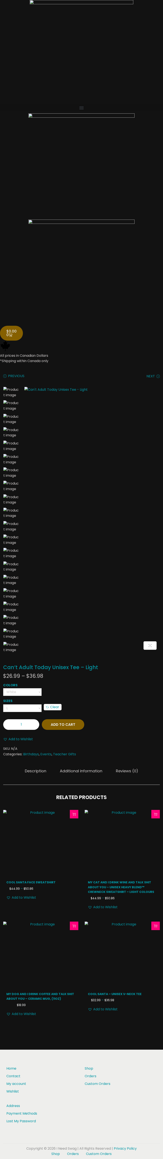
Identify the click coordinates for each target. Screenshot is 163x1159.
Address (13, 1105)
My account (16, 1083)
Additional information (81, 771)
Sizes (8, 700)
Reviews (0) (127, 771)
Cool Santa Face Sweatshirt (31, 882)
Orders (90, 1076)
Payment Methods (21, 1113)
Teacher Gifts (64, 754)
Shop (89, 1068)
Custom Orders (97, 1083)
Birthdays (31, 754)
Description (35, 771)
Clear (54, 707)
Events (46, 754)
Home (11, 1068)
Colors (10, 685)
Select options (74, 814)
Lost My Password (21, 1121)
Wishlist (12, 1091)
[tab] (35, 771)
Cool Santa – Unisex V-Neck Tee (115, 994)
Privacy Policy (125, 1148)
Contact (13, 1076)
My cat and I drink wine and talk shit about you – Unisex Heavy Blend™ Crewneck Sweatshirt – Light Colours (121, 887)
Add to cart (63, 724)
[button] (81, 107)
